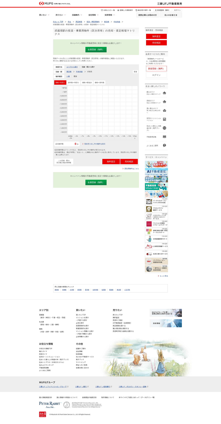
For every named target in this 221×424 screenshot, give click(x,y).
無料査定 (116, 317)
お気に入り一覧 (109, 10)
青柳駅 (64, 290)
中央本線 (79, 72)
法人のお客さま (170, 15)
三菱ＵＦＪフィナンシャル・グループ (53, 386)
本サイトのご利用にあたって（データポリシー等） (137, 397)
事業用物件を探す (82, 328)
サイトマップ (81, 362)
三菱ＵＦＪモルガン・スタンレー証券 (133, 386)
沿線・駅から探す (88, 67)
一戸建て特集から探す (84, 334)
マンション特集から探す (85, 331)
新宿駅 (79, 290)
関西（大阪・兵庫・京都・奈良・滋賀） (52, 330)
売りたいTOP (118, 315)
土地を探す (80, 323)
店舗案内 (75, 14)
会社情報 (92, 14)
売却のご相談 (117, 320)
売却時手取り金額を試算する (123, 331)
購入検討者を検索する (121, 328)
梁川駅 (87, 290)
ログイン (177, 10)
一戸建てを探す (81, 320)
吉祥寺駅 (95, 290)
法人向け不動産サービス (85, 357)
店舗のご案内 (81, 348)
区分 (75, 76)
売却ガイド (43, 354)
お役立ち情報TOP (45, 348)
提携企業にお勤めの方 (147, 15)
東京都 (69, 72)
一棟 (68, 76)
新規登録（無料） (163, 10)
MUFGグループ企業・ (162, 313)
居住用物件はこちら (131, 168)
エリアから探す (72, 67)
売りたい (59, 14)
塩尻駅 (104, 290)
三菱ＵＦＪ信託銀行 (102, 386)
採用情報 (108, 14)
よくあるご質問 (44, 370)
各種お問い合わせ (82, 368)
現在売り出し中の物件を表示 (94, 144)
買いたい (43, 14)
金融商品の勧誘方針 (89, 397)
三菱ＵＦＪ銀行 (81, 386)
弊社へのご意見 (81, 365)
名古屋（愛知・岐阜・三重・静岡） (49, 323)
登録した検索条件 (126, 10)
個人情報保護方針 (45, 397)
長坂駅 (111, 290)
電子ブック (80, 359)
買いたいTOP (81, 315)
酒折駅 (57, 290)
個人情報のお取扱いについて (67, 397)
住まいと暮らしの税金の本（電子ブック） (54, 359)
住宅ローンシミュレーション (49, 357)
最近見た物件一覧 (144, 10)
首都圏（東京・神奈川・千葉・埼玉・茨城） (53, 316)
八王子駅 (127, 290)
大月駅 (72, 290)
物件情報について (107, 397)
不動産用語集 (44, 368)
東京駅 (119, 290)
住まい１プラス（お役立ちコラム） (52, 362)
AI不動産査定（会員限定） (122, 323)
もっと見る (164, 276)
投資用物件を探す (82, 325)
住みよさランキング (46, 365)
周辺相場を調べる (119, 325)
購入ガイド (43, 351)
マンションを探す (82, 317)
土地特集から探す (82, 336)
